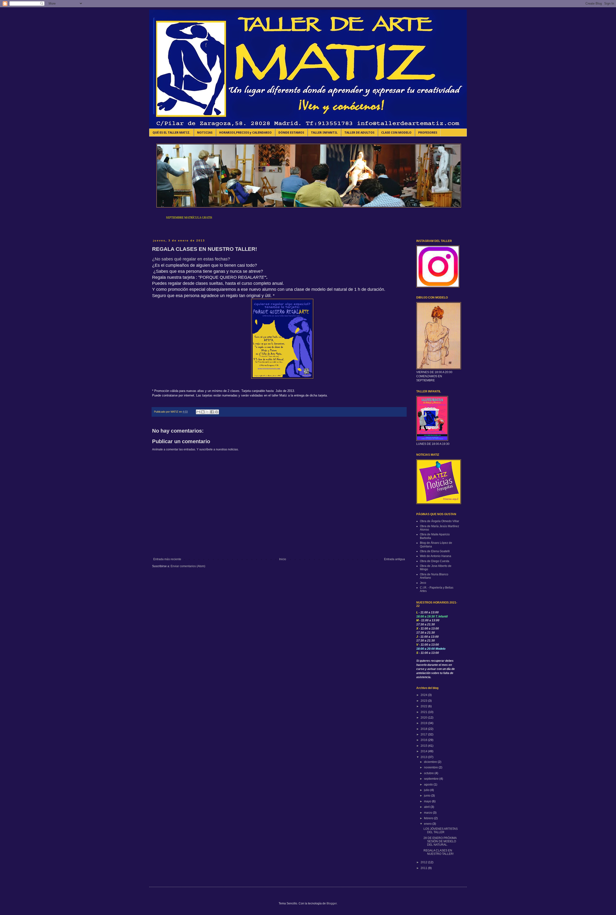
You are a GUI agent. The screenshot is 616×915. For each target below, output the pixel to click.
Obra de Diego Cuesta (434, 561)
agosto (429, 784)
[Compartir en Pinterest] (216, 411)
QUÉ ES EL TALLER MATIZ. (171, 132)
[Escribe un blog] (202, 411)
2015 (424, 745)
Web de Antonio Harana (435, 556)
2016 (424, 740)
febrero (429, 818)
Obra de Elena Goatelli (435, 551)
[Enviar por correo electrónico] (198, 411)
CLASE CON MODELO (396, 132)
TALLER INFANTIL (324, 132)
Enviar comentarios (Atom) (188, 566)
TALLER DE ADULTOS (359, 132)
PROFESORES (427, 132)
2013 (424, 757)
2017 (424, 734)
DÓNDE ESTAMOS (291, 132)
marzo (428, 812)
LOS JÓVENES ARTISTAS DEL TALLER (441, 830)
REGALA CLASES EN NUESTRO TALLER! (439, 852)
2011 (424, 868)
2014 (424, 751)
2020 (424, 717)
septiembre (431, 778)
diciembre (431, 762)
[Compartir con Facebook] (212, 411)
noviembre (431, 767)
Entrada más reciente (167, 559)
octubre (429, 773)
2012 (424, 862)
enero (428, 823)
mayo (428, 801)
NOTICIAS (204, 132)
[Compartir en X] (207, 411)
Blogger (332, 903)
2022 (424, 706)
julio (427, 790)
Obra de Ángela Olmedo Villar (439, 521)
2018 (424, 729)
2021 (424, 712)
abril (427, 807)
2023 (424, 700)
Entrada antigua (394, 559)
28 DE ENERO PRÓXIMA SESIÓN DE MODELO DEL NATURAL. (440, 841)
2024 (424, 695)
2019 (424, 723)
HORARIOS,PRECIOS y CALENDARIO (245, 132)
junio (427, 795)
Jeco (423, 582)
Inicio (282, 559)
